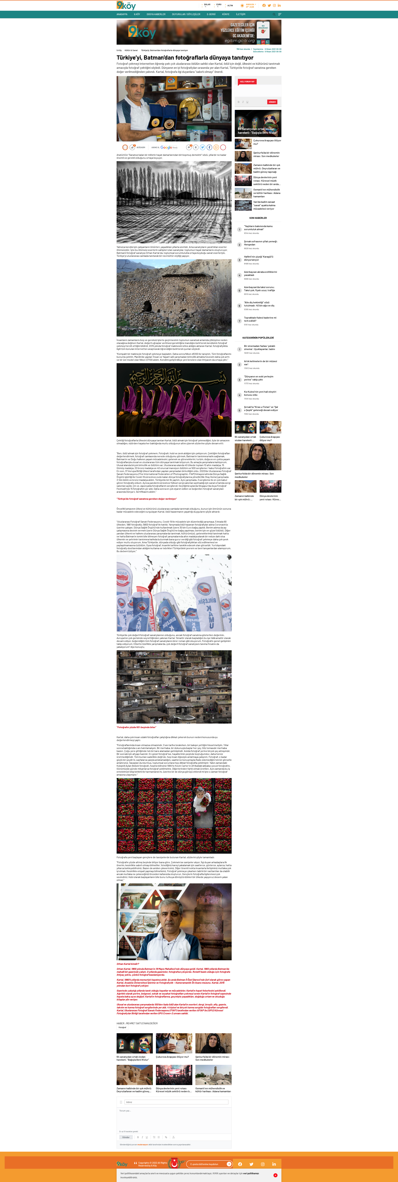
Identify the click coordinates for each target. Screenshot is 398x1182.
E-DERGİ (211, 14)
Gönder (126, 1137)
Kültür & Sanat (131, 50)
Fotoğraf (122, 1027)
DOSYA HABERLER (156, 14)
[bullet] (158, 1137)
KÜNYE (225, 14)
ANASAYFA (122, 14)
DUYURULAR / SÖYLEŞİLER (186, 14)
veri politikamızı (251, 1173)
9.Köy (119, 50)
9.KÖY (137, 14)
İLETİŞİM (240, 14)
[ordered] (154, 1137)
